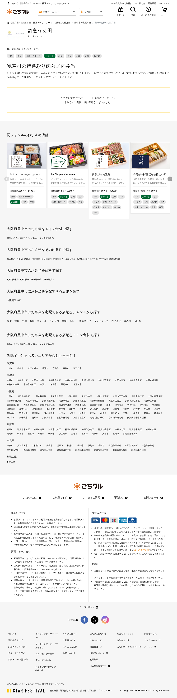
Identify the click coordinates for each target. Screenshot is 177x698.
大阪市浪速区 (137, 396)
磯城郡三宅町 (46, 449)
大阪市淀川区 (13, 404)
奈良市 (10, 445)
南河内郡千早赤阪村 (136, 417)
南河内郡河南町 (116, 417)
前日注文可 (46, 258)
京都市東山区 (88, 380)
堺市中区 (131, 404)
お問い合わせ (151, 497)
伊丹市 (51, 433)
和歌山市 (11, 461)
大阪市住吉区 (115, 400)
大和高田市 (22, 445)
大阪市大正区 (102, 396)
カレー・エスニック (80, 321)
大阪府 (10, 391)
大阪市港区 (87, 396)
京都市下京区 (104, 380)
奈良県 (10, 440)
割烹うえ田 (40, 30)
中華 (24, 321)
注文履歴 (53, 565)
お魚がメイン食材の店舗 (18, 343)
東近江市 (77, 368)
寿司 (64, 321)
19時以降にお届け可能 (109, 258)
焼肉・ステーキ (38, 321)
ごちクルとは (29, 497)
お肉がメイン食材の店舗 (42, 343)
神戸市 (10, 429)
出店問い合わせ (97, 652)
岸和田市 (50, 409)
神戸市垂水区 (104, 429)
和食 (9, 321)
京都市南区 (120, 380)
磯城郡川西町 (30, 449)
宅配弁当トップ (15, 640)
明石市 (20, 433)
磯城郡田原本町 (64, 449)
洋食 (17, 321)
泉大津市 (94, 409)
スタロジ (148, 646)
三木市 (85, 433)
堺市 (108, 404)
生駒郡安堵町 (13, 449)
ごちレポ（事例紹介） (127, 646)
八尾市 (157, 409)
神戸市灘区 (39, 429)
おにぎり (116, 321)
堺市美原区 (37, 409)
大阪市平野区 (65, 404)
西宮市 (31, 433)
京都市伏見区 (152, 380)
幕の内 (127, 321)
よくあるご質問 (92, 497)
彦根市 (20, 368)
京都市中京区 (71, 380)
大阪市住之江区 (47, 404)
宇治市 (43, 384)
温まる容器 (70, 258)
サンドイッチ (101, 321)
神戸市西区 (151, 429)
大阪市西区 (72, 396)
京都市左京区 (54, 380)
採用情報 (92, 690)
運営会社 (94, 646)
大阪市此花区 (56, 396)
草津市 (45, 368)
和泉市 (83, 413)
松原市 (62, 413)
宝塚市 (74, 433)
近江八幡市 (33, 368)
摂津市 (136, 413)
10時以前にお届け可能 (87, 258)
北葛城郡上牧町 (82, 449)
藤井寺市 (158, 413)
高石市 (147, 413)
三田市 (116, 433)
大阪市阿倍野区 (97, 400)
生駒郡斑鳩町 (148, 445)
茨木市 (147, 409)
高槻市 (105, 409)
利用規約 (118, 497)
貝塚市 (116, 409)
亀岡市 (53, 384)
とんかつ (54, 321)
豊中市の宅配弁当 (82, 22)
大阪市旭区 (64, 400)
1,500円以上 (48, 279)
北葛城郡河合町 (138, 449)
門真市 (126, 413)
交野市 (35, 417)
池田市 (72, 409)
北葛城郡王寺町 (101, 449)
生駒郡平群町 (115, 445)
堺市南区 (11, 409)
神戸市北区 (120, 429)
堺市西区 (156, 404)
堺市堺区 (119, 404)
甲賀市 (66, 368)
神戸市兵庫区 (54, 429)
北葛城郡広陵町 (120, 449)
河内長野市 (49, 413)
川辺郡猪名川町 (130, 433)
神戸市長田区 (71, 429)
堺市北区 (23, 409)
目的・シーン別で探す (18, 659)
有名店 (20, 258)
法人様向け (140, 3)
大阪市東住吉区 (132, 400)
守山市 (56, 368)
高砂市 (95, 433)
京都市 (10, 380)
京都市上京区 (38, 380)
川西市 (105, 433)
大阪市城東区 (79, 400)
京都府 (10, 375)
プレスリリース (104, 690)
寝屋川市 (36, 413)
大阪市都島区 (23, 396)
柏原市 (103, 413)
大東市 (72, 413)
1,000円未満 (12, 279)
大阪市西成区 (150, 400)
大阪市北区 (80, 404)
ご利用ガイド (60, 497)
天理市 (49, 445)
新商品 (27, 258)
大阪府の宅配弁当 (62, 22)
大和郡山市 (37, 445)
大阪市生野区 (48, 400)
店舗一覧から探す (16, 652)
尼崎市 (10, 433)
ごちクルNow (150, 640)
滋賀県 (10, 363)
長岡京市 (65, 384)
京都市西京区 (30, 384)
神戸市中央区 (135, 429)
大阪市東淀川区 (14, 400)
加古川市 (63, 433)
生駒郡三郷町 (131, 445)
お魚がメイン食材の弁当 (18, 237)
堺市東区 (144, 404)
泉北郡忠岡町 (63, 417)
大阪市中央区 (96, 404)
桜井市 (70, 445)
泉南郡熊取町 (79, 417)
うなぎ (137, 321)
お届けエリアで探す (17, 646)
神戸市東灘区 (23, 429)
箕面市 (93, 413)
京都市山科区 (13, 384)
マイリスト (164, 3)
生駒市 (80, 445)
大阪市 (10, 396)
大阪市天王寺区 (120, 396)
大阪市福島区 (40, 396)
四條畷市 (23, 417)
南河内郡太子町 (97, 417)
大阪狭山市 (47, 417)
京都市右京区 (135, 380)
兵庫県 (10, 424)
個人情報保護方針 (98, 665)
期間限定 (36, 258)
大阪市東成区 (32, 400)
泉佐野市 (11, 413)
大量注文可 (58, 258)
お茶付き (11, 258)
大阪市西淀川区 (155, 396)
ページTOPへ (86, 607)
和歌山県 (12, 456)
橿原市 (60, 445)
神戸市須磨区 (88, 429)
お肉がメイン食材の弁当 (42, 237)
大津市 (10, 368)
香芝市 (91, 445)
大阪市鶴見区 (30, 404)
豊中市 (62, 409)
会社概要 (54, 690)
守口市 (126, 409)
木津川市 (77, 384)
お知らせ (121, 640)
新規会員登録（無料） (121, 3)
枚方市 (136, 409)
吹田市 (83, 409)
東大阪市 (11, 417)
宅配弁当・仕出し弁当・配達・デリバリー (30, 22)
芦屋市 (41, 433)
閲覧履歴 (152, 3)
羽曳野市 (115, 413)
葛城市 (101, 445)
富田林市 (23, 413)
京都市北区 (22, 380)
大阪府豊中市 (14, 300)
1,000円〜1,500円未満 (30, 279)
